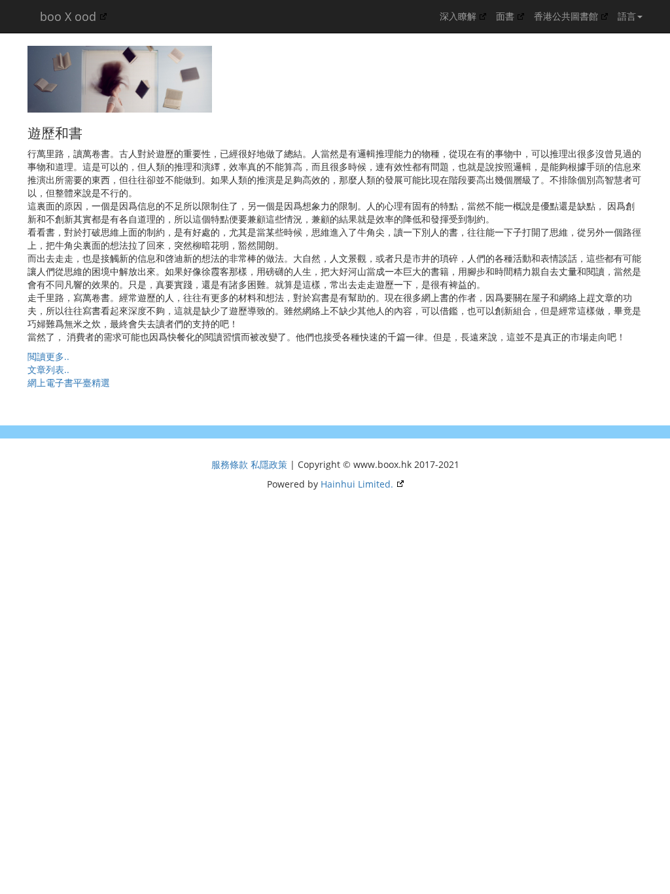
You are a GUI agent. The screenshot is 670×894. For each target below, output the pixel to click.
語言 (627, 16)
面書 (505, 16)
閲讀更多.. (48, 356)
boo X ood (66, 16)
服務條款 (231, 464)
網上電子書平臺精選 (68, 382)
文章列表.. (48, 369)
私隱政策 (270, 464)
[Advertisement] (112, 405)
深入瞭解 (458, 16)
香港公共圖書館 (566, 16)
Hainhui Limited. (357, 484)
